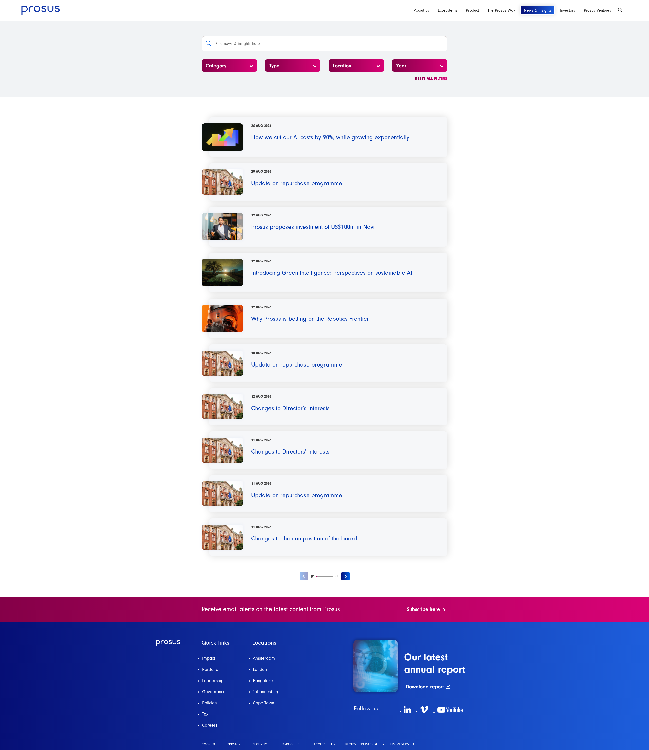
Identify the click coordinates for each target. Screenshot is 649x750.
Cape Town (263, 703)
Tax (205, 714)
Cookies (208, 744)
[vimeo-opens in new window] (424, 709)
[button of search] (209, 44)
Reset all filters (431, 78)
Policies (209, 703)
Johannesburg (266, 691)
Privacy (233, 744)
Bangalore (263, 680)
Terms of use (290, 744)
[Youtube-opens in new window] (450, 709)
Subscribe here (423, 609)
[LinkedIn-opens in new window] (407, 709)
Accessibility (324, 744)
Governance (214, 691)
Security (260, 744)
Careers (209, 725)
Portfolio (210, 669)
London (260, 669)
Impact (208, 658)
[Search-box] (620, 10)
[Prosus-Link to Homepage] (40, 10)
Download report (425, 687)
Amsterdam (264, 658)
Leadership (212, 680)
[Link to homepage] (168, 643)
